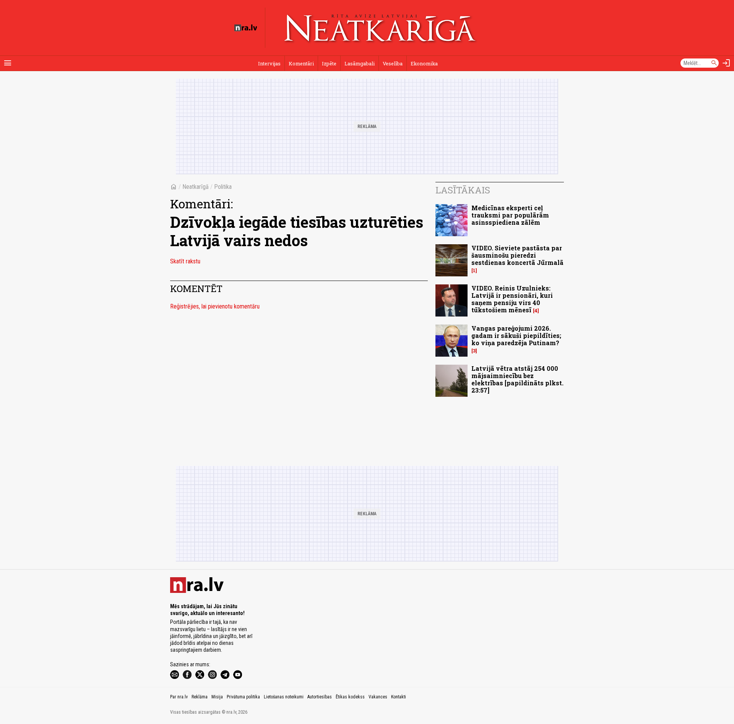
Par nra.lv (179, 697)
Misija (217, 697)
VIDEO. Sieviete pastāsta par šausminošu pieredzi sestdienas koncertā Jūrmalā (517, 255)
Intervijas (269, 63)
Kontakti (398, 697)
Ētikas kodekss (350, 697)
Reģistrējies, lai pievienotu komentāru (215, 306)
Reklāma (200, 697)
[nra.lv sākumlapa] (245, 27)
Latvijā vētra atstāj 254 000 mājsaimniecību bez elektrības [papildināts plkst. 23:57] (517, 379)
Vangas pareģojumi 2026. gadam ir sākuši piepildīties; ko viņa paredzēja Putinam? (516, 335)
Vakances (378, 697)
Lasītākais (462, 190)
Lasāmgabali (359, 63)
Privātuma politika (243, 697)
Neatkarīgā (195, 186)
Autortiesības (319, 697)
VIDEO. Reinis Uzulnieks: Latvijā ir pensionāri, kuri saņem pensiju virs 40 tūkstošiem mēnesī (512, 299)
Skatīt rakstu (185, 261)
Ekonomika (424, 63)
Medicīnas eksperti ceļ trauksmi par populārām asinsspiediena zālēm (510, 215)
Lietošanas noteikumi (284, 697)
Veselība (393, 63)
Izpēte (329, 63)
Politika (223, 186)
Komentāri (301, 63)
